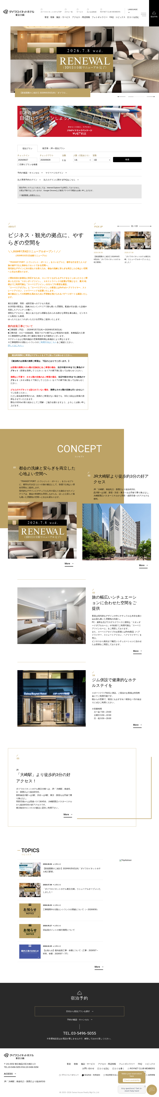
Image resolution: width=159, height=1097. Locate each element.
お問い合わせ (88, 1068)
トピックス (120, 17)
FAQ (112, 17)
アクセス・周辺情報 (81, 17)
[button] (151, 97)
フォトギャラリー (100, 17)
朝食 (52, 17)
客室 (47, 17)
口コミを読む (133, 17)
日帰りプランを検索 (28, 164)
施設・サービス (63, 17)
